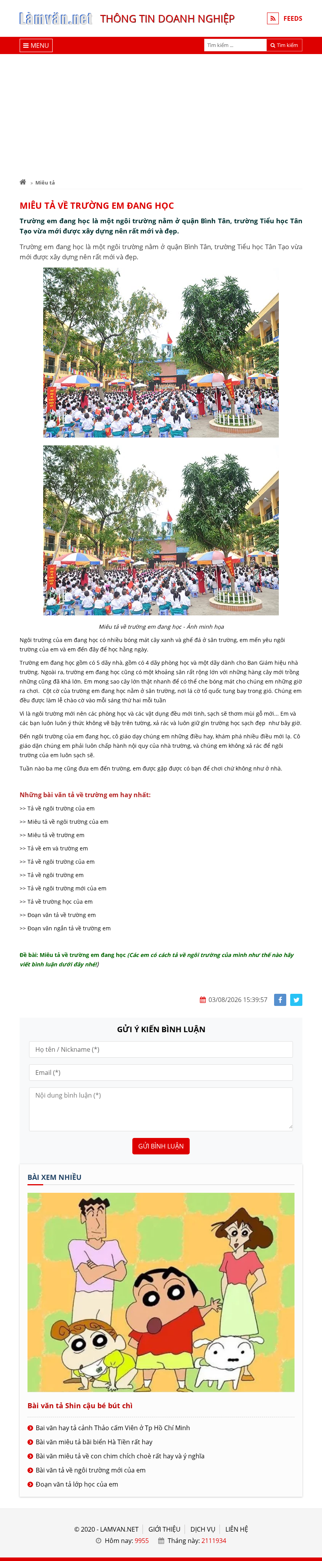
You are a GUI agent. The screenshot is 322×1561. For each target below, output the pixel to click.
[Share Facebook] (280, 1000)
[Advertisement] (161, 113)
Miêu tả (45, 182)
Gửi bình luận (161, 1146)
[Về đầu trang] (311, 625)
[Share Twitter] (296, 1000)
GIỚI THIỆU (164, 1529)
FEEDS (293, 18)
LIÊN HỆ (236, 1529)
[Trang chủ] (23, 182)
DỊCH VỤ (203, 1529)
